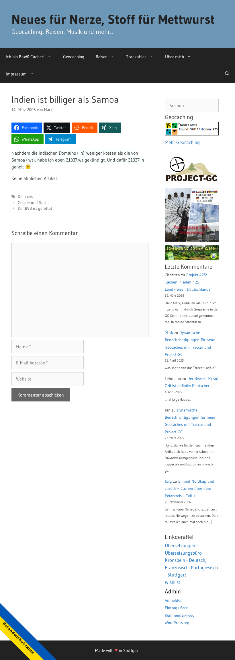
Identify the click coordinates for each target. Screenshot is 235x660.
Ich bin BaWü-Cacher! (25, 56)
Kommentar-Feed (180, 615)
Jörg (168, 481)
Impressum (16, 74)
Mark (169, 332)
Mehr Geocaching (182, 142)
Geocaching (73, 56)
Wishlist (172, 582)
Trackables (136, 56)
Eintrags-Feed (177, 607)
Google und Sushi (33, 202)
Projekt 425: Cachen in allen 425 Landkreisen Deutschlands (187, 282)
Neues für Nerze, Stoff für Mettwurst (113, 19)
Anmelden (174, 600)
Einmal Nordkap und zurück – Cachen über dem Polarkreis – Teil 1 (189, 488)
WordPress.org (177, 622)
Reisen (101, 56)
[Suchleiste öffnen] (227, 74)
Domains (25, 196)
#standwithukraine (18, 637)
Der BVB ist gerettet (35, 208)
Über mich (174, 56)
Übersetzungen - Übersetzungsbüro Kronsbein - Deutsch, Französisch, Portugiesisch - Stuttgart (191, 560)
